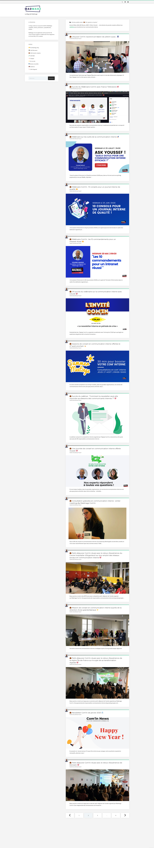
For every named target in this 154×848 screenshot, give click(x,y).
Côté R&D (32, 55)
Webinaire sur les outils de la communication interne (94, 137)
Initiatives (32, 66)
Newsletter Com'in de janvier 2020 (86, 713)
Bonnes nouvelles (34, 64)
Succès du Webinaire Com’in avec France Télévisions (94, 87)
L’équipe (32, 58)
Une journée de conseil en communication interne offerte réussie (97, 471)
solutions (72, 27)
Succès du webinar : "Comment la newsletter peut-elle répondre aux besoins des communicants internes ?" (97, 419)
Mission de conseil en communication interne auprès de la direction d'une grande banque (97, 630)
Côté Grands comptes (35, 53)
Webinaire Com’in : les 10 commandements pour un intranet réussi (97, 262)
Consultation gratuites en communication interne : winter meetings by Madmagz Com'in (97, 523)
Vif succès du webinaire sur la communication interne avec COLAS (97, 314)
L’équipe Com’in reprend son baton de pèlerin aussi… (94, 37)
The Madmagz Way (34, 47)
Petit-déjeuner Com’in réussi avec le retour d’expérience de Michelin (97, 785)
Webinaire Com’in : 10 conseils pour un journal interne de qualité (97, 209)
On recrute (32, 61)
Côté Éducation (33, 50)
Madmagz (49, 25)
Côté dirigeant (33, 69)
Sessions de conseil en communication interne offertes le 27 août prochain (97, 366)
